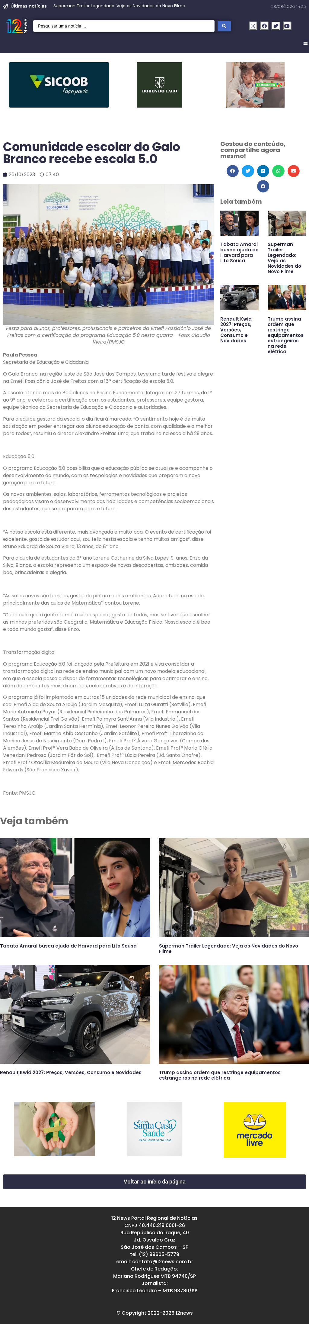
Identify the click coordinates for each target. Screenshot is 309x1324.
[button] (233, 171)
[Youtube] (287, 25)
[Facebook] (264, 25)
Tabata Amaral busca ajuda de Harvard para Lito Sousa (239, 252)
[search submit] (224, 26)
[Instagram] (253, 25)
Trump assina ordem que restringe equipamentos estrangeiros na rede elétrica (286, 335)
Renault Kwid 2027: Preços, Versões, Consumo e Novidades (236, 330)
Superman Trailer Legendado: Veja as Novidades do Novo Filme (284, 258)
